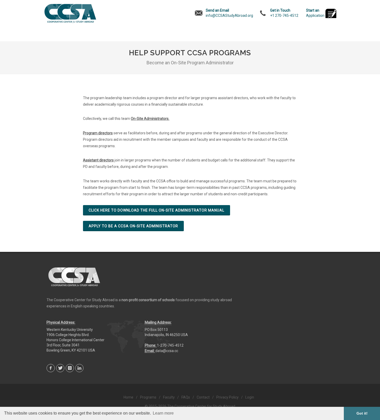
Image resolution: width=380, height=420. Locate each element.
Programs (148, 397)
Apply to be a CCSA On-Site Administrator (133, 226)
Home (128, 397)
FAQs (185, 397)
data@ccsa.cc (166, 351)
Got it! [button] (362, 413)
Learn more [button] (163, 413)
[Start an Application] (330, 14)
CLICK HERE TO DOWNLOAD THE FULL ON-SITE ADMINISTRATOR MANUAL (156, 210)
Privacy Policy (227, 397)
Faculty (169, 397)
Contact (203, 397)
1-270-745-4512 (170, 345)
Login (249, 397)
